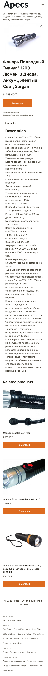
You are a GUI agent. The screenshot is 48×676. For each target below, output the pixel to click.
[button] (41, 26)
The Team (7, 629)
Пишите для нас (17, 652)
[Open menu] (42, 5)
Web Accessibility (30, 638)
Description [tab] (10, 123)
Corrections (38, 634)
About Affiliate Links (11, 638)
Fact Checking (38, 629)
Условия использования (14, 661)
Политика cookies (35, 661)
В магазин (17, 103)
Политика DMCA (37, 666)
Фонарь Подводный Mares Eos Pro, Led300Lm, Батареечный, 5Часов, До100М (22, 568)
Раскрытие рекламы (12, 620)
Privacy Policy (8, 670)
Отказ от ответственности (15, 666)
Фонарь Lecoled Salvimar (16, 433)
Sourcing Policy (24, 634)
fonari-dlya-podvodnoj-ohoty (21, 14)
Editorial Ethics (9, 634)
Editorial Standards (22, 629)
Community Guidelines (12, 643)
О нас (5, 652)
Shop (5, 14)
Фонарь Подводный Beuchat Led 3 (21, 499)
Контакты (31, 652)
